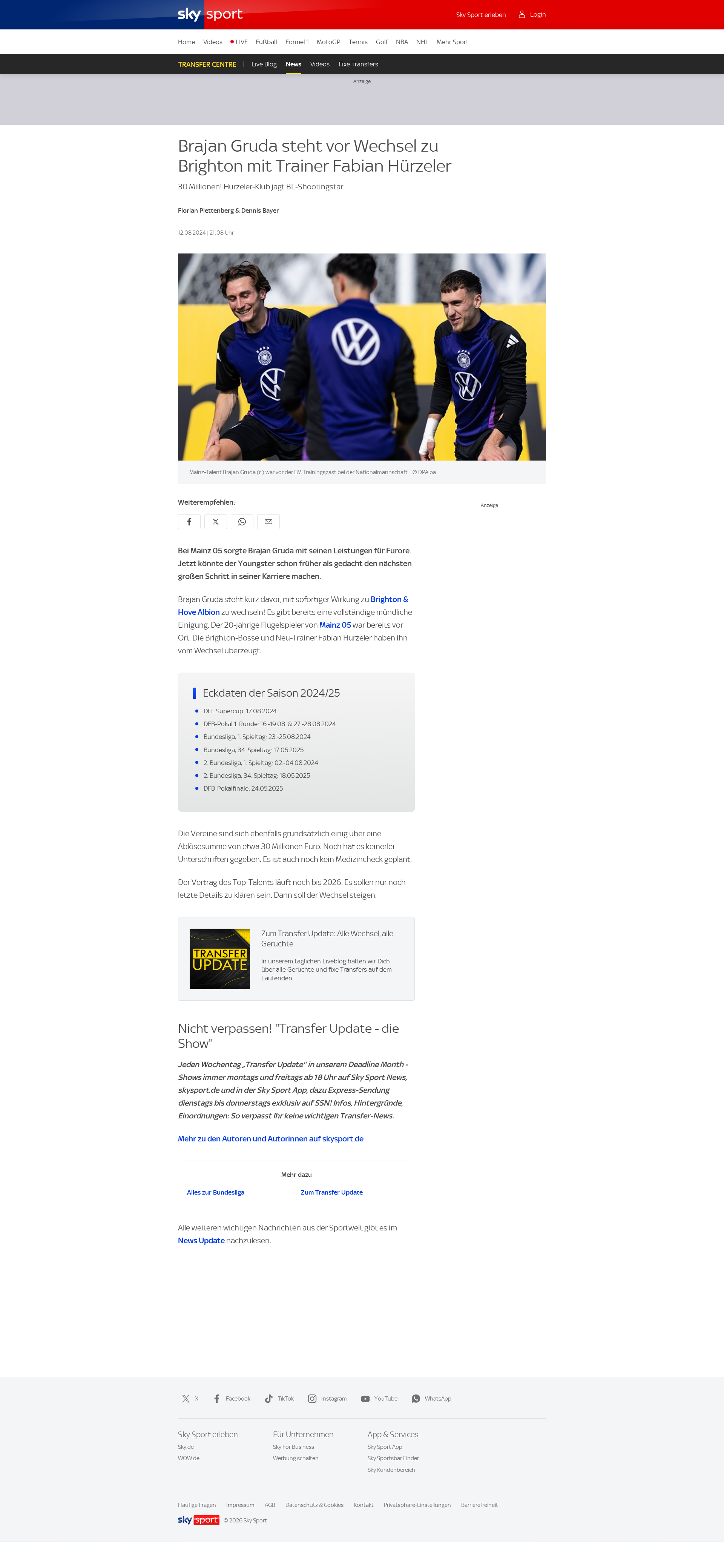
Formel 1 (297, 42)
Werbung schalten (296, 1458)
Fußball (266, 42)
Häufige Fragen (197, 1505)
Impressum (240, 1505)
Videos (212, 42)
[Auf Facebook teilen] (189, 521)
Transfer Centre (207, 64)
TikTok (286, 1398)
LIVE (242, 42)
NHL (422, 42)
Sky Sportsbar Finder (393, 1458)
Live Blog (264, 64)
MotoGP (329, 42)
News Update (201, 1240)
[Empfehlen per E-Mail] (268, 521)
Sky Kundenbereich (391, 1470)
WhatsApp (438, 1398)
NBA (402, 42)
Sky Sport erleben (481, 14)
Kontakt (364, 1505)
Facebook (238, 1398)
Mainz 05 (335, 625)
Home (186, 42)
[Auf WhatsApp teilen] (242, 521)
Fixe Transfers (358, 64)
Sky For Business (293, 1447)
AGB (270, 1505)
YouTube (385, 1398)
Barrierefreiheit (479, 1505)
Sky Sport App (385, 1447)
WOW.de (188, 1458)
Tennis (358, 42)
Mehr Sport (453, 42)
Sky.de (186, 1447)
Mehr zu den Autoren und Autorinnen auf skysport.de (271, 1138)
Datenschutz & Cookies (314, 1505)
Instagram (334, 1398)
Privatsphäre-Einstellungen (417, 1505)
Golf (382, 42)
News (293, 64)
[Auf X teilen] (215, 521)
